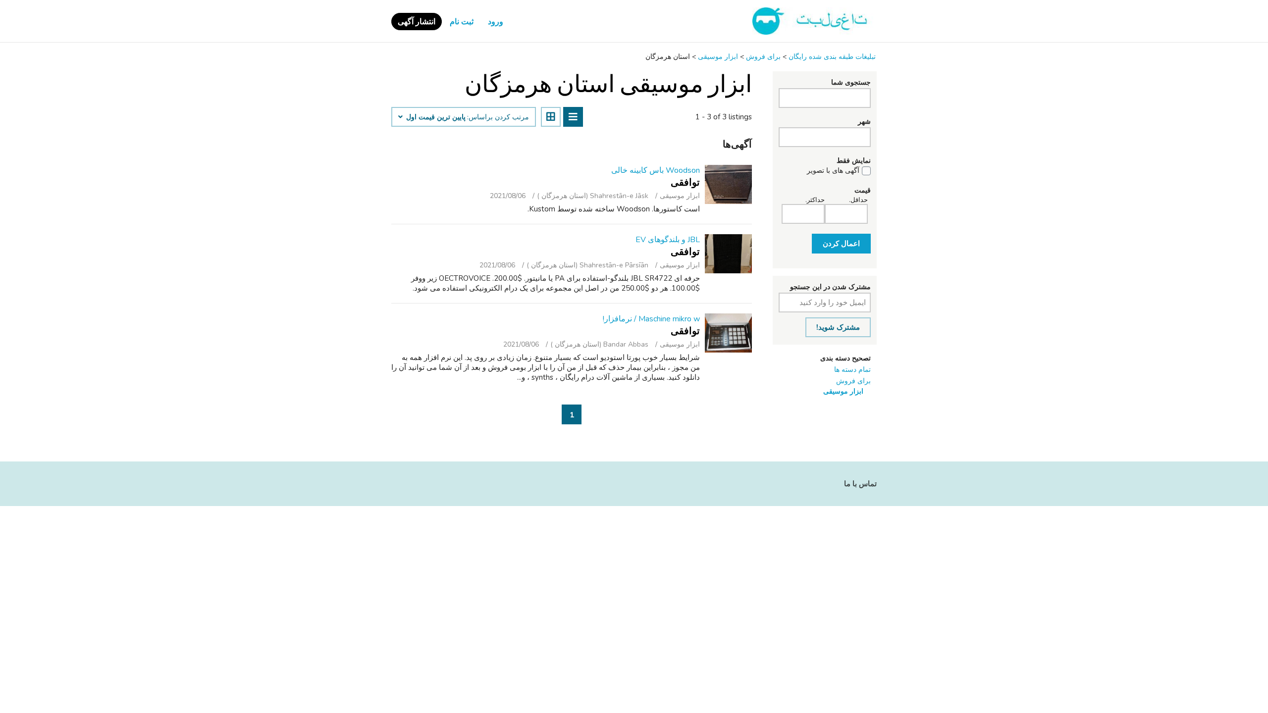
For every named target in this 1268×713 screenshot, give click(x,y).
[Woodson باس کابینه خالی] (728, 184)
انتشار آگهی (416, 21)
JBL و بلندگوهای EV (667, 239)
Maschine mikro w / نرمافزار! (651, 318)
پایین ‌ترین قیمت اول (435, 117)
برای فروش (853, 381)
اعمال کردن (841, 244)
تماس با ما (860, 484)
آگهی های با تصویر (833, 170)
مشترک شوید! (838, 327)
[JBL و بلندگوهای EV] (728, 253)
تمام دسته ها (852, 369)
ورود (495, 21)
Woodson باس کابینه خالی (655, 170)
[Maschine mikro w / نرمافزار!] (728, 333)
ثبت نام (462, 21)
